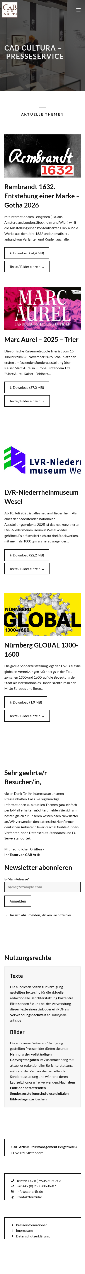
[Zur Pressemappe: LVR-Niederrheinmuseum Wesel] (42, 461)
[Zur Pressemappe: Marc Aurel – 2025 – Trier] (42, 308)
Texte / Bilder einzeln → (27, 266)
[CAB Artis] (9, 10)
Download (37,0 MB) (28, 387)
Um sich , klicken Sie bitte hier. (40, 915)
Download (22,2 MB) (28, 555)
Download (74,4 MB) (28, 253)
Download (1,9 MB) (27, 702)
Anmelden (18, 901)
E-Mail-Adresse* (16, 879)
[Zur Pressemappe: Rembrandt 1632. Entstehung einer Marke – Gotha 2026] (42, 156)
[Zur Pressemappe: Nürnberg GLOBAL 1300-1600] (42, 614)
